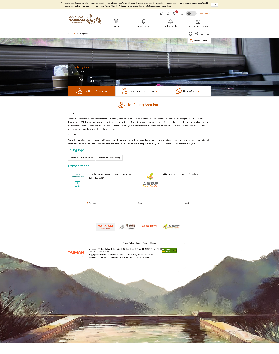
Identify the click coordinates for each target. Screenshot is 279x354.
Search (181, 13)
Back (139, 203)
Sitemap (153, 243)
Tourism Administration (76, 253)
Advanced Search (201, 41)
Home (162, 13)
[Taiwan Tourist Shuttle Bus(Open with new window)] (149, 227)
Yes (214, 4)
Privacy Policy (128, 243)
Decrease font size (208, 33)
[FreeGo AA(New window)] (169, 253)
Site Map (168, 13)
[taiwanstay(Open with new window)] (127, 227)
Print (190, 33)
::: (157, 13)
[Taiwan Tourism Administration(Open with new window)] (105, 227)
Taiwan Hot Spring (85, 19)
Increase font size (202, 33)
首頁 (71, 33)
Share (196, 33)
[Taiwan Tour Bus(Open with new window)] (171, 227)
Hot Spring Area (82, 34)
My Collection (176, 12)
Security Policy (142, 243)
